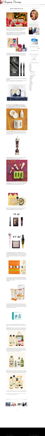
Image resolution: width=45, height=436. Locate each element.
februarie (31, 83)
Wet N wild (20, 10)
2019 (30, 69)
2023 (30, 66)
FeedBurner (35, 59)
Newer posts (25, 399)
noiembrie (31, 76)
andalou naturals (9, 393)
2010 (30, 90)
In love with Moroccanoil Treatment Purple (33, 23)
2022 (30, 67)
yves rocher (23, 10)
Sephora (12, 10)
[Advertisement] (23, 430)
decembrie (31, 71)
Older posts (8, 399)
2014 (30, 87)
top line (18, 10)
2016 (30, 85)
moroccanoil (9, 10)
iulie (30, 79)
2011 (30, 89)
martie (31, 82)
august (31, 78)
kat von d (15, 393)
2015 (30, 86)
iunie (30, 80)
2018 (30, 70)
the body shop (15, 10)
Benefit (12, 393)
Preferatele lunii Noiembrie (33, 75)
